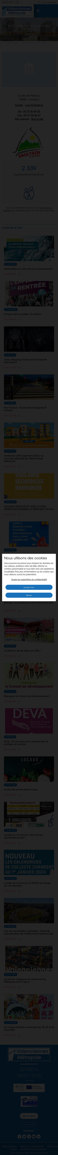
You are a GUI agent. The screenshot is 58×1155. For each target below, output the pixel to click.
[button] (29, 580)
